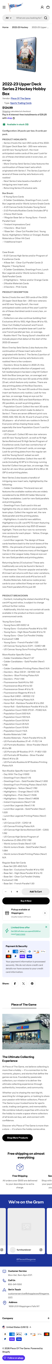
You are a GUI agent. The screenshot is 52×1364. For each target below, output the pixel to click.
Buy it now (26, 900)
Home (5, 27)
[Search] (45, 18)
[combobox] (26, 17)
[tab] (23, 1005)
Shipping (6, 111)
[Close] (46, 927)
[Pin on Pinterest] (32, 983)
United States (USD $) (17, 1327)
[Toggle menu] (4, 7)
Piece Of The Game (21, 98)
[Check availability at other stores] (45, 913)
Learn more (20, 934)
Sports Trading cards (20, 103)
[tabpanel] (26, 1076)
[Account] (42, 7)
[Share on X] (23, 983)
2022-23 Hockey (20, 27)
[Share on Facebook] (14, 983)
